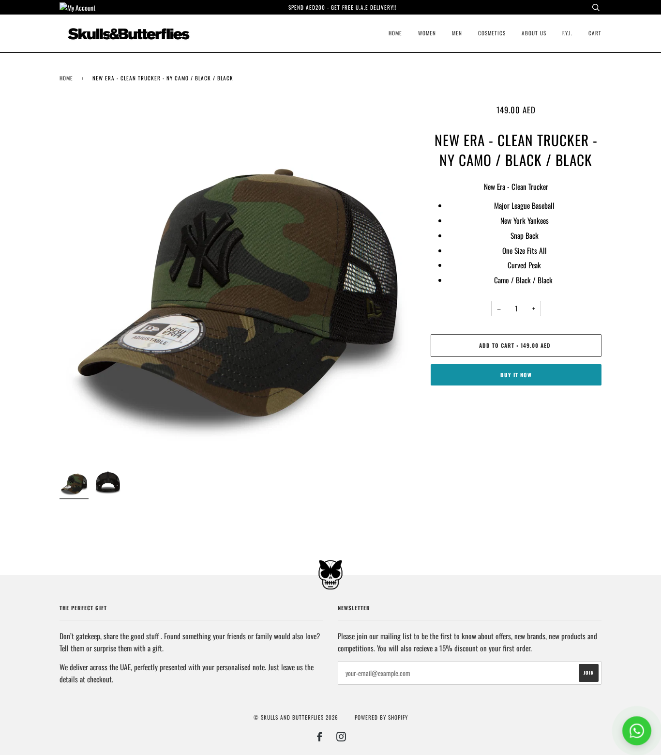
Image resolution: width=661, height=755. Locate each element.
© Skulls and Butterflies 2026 (296, 717)
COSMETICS (492, 33)
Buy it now (516, 375)
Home (395, 33)
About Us (534, 33)
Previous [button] (76, 282)
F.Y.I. (567, 33)
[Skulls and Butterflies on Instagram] (341, 738)
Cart (594, 33)
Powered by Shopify (381, 717)
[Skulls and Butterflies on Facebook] (320, 738)
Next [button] (398, 282)
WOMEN (427, 33)
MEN (457, 33)
